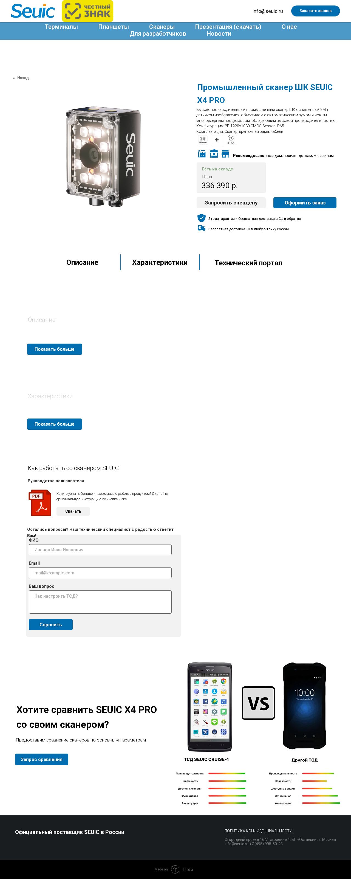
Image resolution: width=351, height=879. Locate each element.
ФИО (34, 540)
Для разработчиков (158, 33)
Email (34, 563)
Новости (218, 33)
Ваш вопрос (41, 586)
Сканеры (162, 26)
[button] (231, 202)
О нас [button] (289, 26)
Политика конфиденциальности (258, 831)
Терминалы (61, 26)
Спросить (50, 624)
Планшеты (113, 26)
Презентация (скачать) (228, 26)
